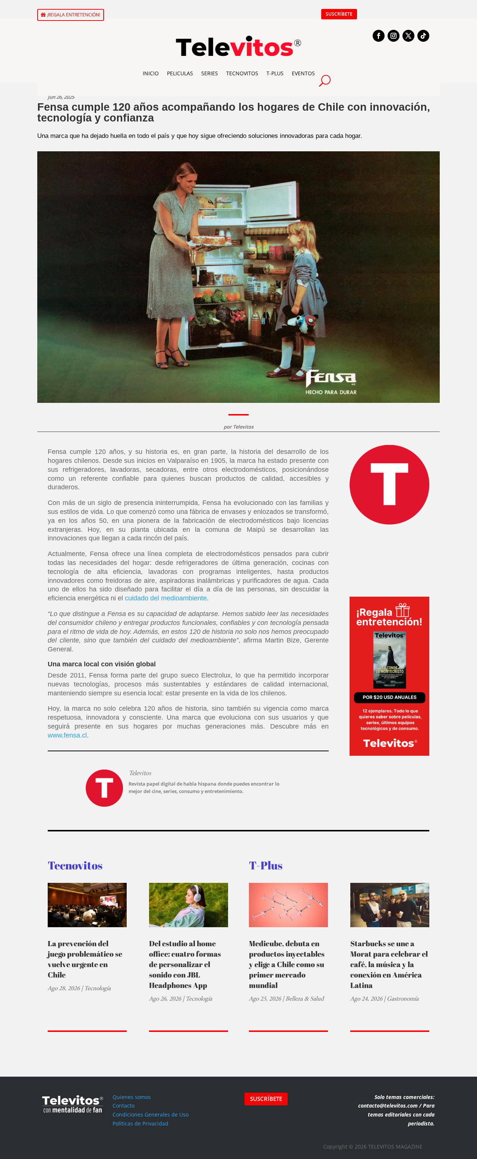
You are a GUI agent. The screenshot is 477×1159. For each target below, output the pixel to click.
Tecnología (97, 988)
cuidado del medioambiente (166, 598)
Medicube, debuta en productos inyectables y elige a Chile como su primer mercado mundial (287, 964)
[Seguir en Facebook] (379, 36)
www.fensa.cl (67, 735)
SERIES (209, 73)
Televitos (243, 426)
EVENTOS (303, 73)
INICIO (151, 73)
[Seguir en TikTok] (423, 36)
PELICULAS (180, 73)
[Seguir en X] (408, 36)
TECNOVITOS (242, 73)
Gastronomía (402, 998)
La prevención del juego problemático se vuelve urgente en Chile (85, 959)
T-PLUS (275, 73)
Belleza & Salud (304, 998)
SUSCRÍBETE (339, 14)
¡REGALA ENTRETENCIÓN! (73, 15)
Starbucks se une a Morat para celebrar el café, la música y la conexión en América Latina (389, 964)
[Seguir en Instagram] (393, 36)
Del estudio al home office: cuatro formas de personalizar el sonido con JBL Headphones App (185, 964)
